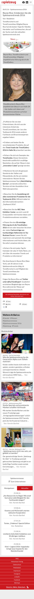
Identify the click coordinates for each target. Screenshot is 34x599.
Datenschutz (17, 564)
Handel (6, 318)
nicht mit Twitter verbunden (20, 304)
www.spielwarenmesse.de (12, 289)
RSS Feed (17, 583)
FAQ (17, 558)
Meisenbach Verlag (17, 561)
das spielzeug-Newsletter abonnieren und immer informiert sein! (17, 295)
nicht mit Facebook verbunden (4, 301)
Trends (15, 326)
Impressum (17, 570)
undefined (4, 304)
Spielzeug (7, 326)
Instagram (17, 574)
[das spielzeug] (8, 2)
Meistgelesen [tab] (9, 488)
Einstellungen (6, 307)
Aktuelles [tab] (24, 488)
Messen (14, 318)
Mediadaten (17, 567)
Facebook (17, 580)
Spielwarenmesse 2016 (12, 323)
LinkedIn (17, 577)
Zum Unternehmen (18, 482)
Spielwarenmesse (10, 321)
